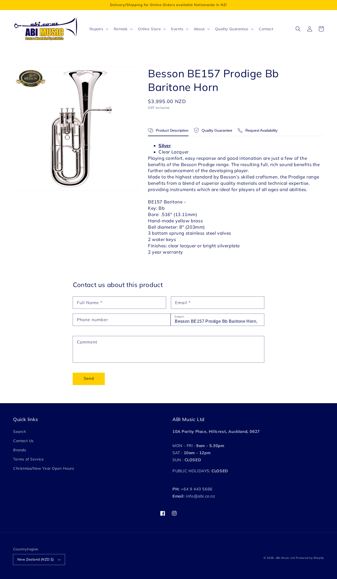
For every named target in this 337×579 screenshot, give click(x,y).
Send (89, 378)
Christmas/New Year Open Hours (43, 468)
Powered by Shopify (310, 558)
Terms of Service (28, 459)
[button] (298, 29)
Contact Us (23, 440)
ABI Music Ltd (285, 558)
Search (19, 431)
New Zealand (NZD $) (35, 559)
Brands (19, 450)
